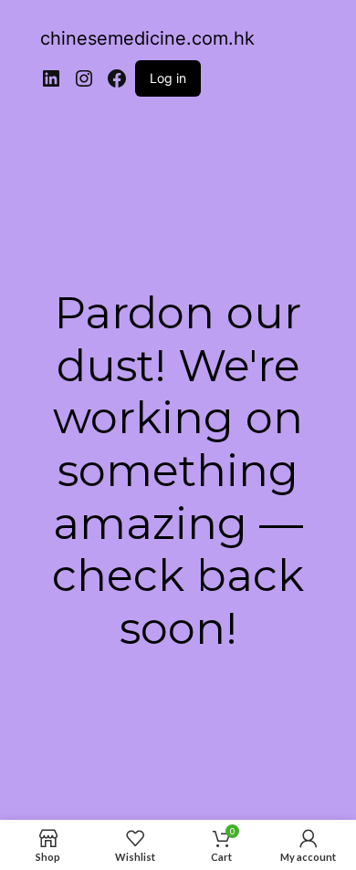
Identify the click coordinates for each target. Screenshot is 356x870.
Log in (168, 78)
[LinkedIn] (51, 78)
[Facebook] (117, 78)
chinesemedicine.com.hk (147, 38)
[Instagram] (84, 78)
